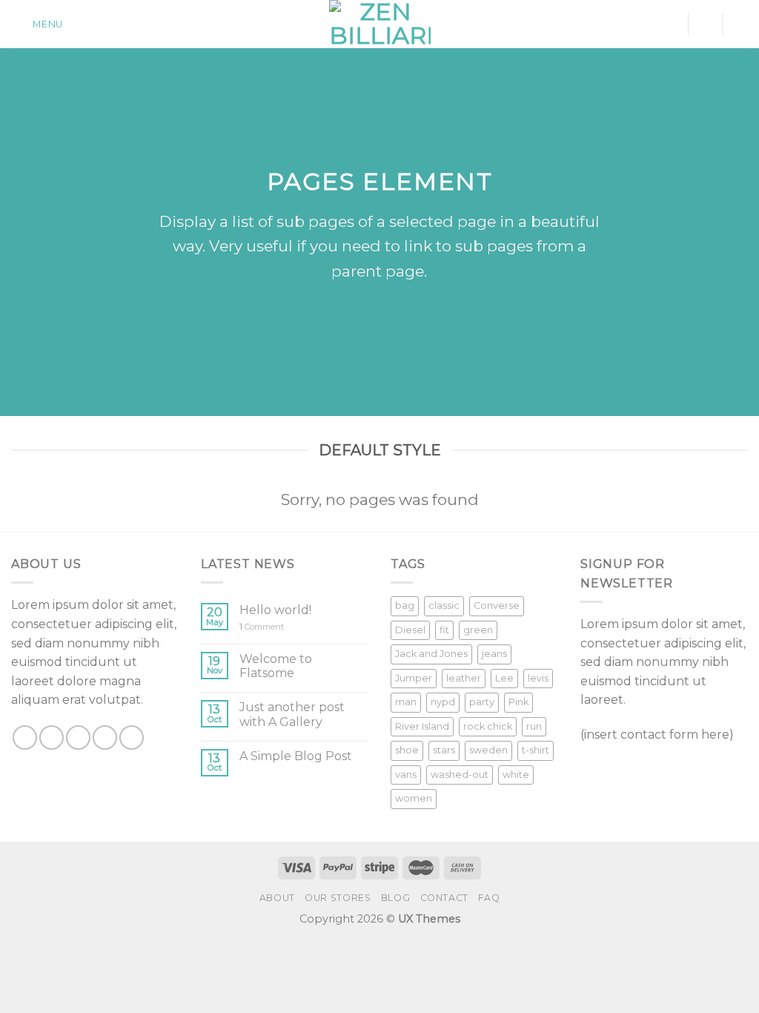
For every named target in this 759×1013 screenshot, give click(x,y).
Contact (444, 897)
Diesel (410, 630)
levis (538, 678)
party (481, 701)
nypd (443, 701)
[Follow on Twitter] (78, 737)
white (516, 774)
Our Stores (338, 897)
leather (463, 678)
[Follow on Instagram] (51, 737)
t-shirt (535, 750)
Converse (497, 605)
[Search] (705, 24)
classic (444, 605)
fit (444, 630)
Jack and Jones (431, 653)
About (277, 897)
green (478, 630)
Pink (518, 701)
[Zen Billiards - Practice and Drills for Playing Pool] (380, 24)
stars (444, 750)
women (413, 798)
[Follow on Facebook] (25, 737)
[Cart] (740, 24)
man (406, 701)
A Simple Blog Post (295, 756)
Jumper (413, 678)
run (534, 726)
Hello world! (275, 610)
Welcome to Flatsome (275, 666)
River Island (422, 726)
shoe (407, 750)
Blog (395, 897)
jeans (494, 653)
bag (404, 605)
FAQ (489, 897)
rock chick (487, 726)
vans (406, 774)
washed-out (459, 774)
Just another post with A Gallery (292, 714)
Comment (261, 627)
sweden (488, 750)
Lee (504, 678)
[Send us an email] (105, 737)
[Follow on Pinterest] (131, 737)
